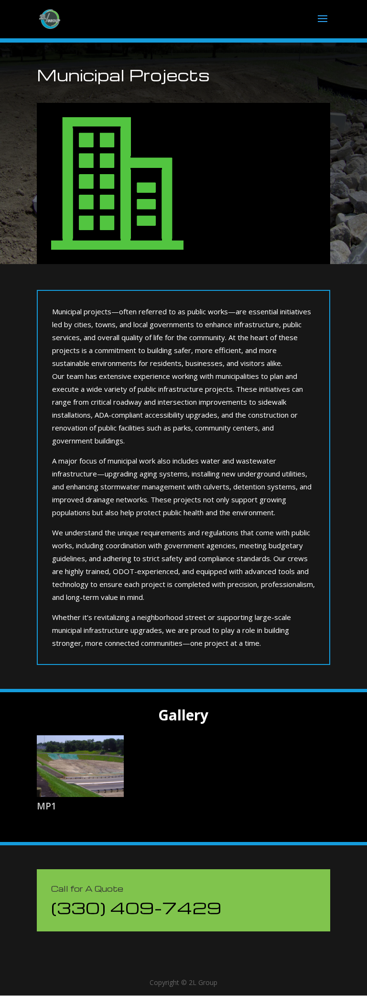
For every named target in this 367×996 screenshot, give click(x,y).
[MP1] (80, 766)
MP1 (46, 806)
